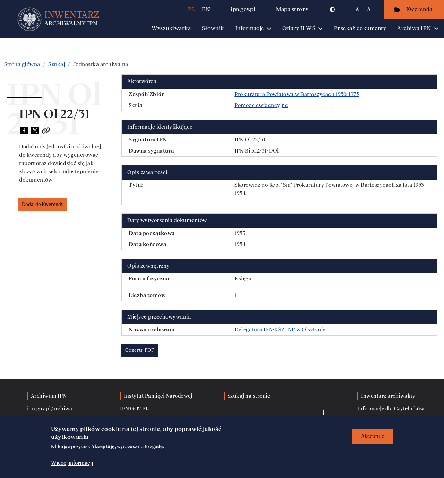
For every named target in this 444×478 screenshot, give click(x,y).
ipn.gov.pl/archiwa (49, 408)
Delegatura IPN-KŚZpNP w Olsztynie (280, 329)
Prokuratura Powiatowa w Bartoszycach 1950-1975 (296, 94)
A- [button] (358, 9)
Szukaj (56, 64)
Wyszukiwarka (171, 28)
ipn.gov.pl (243, 9)
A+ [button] (370, 9)
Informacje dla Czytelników (390, 408)
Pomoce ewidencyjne (261, 105)
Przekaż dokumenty (360, 28)
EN (206, 9)
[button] (332, 9)
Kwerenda (420, 9)
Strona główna (22, 64)
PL (191, 9)
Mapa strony (292, 9)
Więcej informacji (72, 463)
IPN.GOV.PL (134, 408)
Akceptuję (372, 436)
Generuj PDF (139, 350)
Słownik (213, 28)
